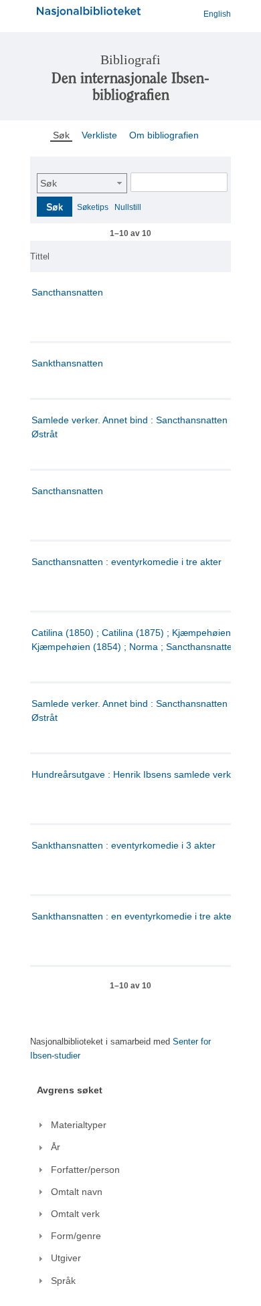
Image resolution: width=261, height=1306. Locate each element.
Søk (48, 183)
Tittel (40, 256)
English (217, 14)
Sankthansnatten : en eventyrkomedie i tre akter (133, 916)
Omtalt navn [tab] (76, 1191)
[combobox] (82, 183)
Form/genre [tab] (76, 1235)
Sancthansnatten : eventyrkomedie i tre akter (126, 561)
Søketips (92, 207)
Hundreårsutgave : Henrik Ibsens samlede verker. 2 (140, 774)
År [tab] (55, 1146)
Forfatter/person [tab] (85, 1169)
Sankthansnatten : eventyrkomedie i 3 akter (123, 845)
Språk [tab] (63, 1280)
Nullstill (127, 207)
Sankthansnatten (67, 363)
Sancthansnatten (67, 292)
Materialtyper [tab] (78, 1124)
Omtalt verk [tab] (75, 1213)
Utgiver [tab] (66, 1258)
